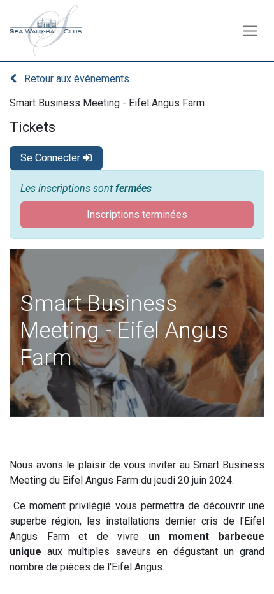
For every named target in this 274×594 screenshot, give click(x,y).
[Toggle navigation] (250, 31)
